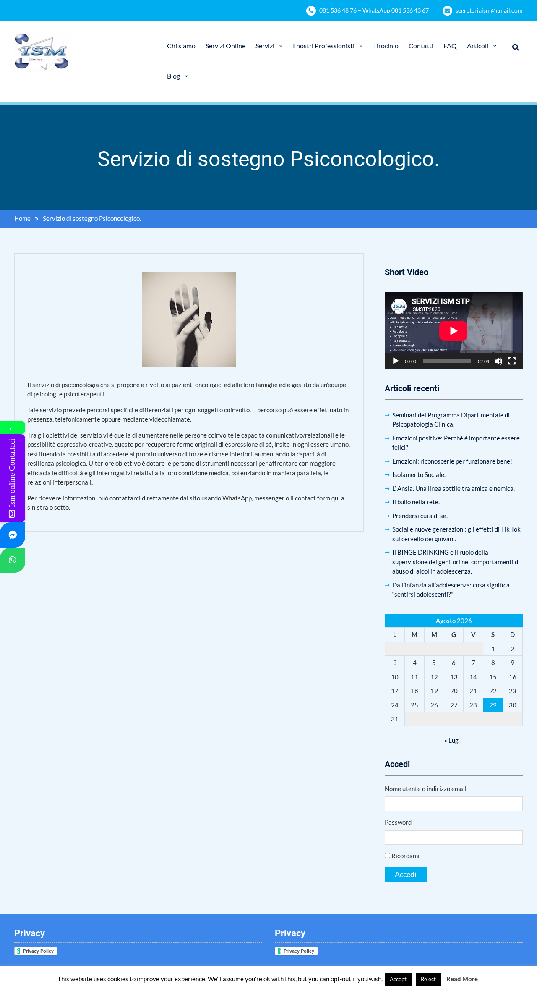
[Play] (395, 361)
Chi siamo (181, 46)
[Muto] (498, 361)
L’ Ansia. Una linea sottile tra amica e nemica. (453, 488)
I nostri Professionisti (324, 46)
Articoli (477, 46)
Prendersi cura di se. (420, 515)
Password (398, 822)
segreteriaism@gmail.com (489, 10)
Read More (462, 979)
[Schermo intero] (512, 361)
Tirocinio (386, 46)
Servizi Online (225, 46)
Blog (173, 76)
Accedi (406, 874)
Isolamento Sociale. (419, 474)
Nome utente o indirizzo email (426, 788)
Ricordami (405, 855)
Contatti (421, 46)
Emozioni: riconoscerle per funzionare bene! (452, 461)
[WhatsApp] (12, 560)
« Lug (451, 740)
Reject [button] (428, 979)
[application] (453, 330)
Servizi (264, 46)
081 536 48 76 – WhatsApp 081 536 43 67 (374, 10)
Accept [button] (398, 979)
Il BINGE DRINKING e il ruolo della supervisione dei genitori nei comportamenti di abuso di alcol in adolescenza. (456, 561)
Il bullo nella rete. (416, 502)
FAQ (450, 46)
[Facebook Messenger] (12, 535)
